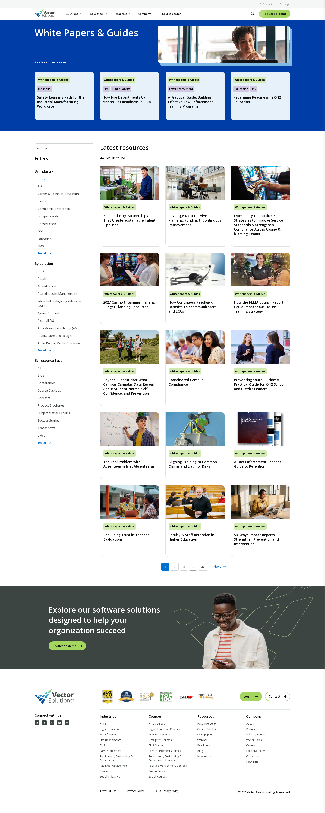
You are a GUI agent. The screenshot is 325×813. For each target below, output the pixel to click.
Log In (248, 696)
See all (42, 253)
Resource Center (207, 723)
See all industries (110, 776)
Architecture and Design (55, 336)
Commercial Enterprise (54, 209)
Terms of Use (108, 791)
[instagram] (67, 722)
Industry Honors (256, 734)
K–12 (103, 723)
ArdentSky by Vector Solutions (59, 343)
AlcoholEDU (46, 321)
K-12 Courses (157, 723)
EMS (41, 246)
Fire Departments (110, 740)
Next (217, 566)
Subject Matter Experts (54, 413)
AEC (40, 186)
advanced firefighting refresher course (60, 303)
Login (287, 4)
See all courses (158, 776)
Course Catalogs (49, 390)
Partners (251, 729)
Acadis (42, 279)
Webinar (202, 740)
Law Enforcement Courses (165, 751)
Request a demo (275, 14)
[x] (52, 722)
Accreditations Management (57, 294)
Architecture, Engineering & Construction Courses (165, 758)
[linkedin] (37, 722)
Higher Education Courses (164, 729)
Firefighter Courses (160, 740)
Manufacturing (108, 734)
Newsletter (253, 761)
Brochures (203, 745)
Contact (267, 4)
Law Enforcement (110, 751)
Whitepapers (205, 734)
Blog (41, 375)
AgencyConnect (48, 313)
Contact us (252, 756)
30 (203, 567)
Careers (251, 745)
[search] (252, 14)
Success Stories (48, 420)
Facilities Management (113, 765)
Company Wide (48, 216)
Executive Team (256, 751)
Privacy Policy (135, 791)
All (44, 179)
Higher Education (110, 729)
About (250, 723)
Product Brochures (51, 405)
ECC (40, 231)
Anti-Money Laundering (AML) (59, 328)
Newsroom (204, 756)
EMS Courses (157, 745)
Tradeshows (46, 428)
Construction (47, 224)
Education (45, 239)
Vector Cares (254, 740)
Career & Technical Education (58, 194)
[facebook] (44, 722)
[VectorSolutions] (48, 13)
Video (42, 435)
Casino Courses (158, 771)
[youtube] (59, 722)
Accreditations (48, 286)
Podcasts (44, 398)
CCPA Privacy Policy (166, 791)
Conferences (46, 383)
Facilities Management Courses (168, 765)
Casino (42, 201)
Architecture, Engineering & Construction (116, 758)
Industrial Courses (159, 734)
